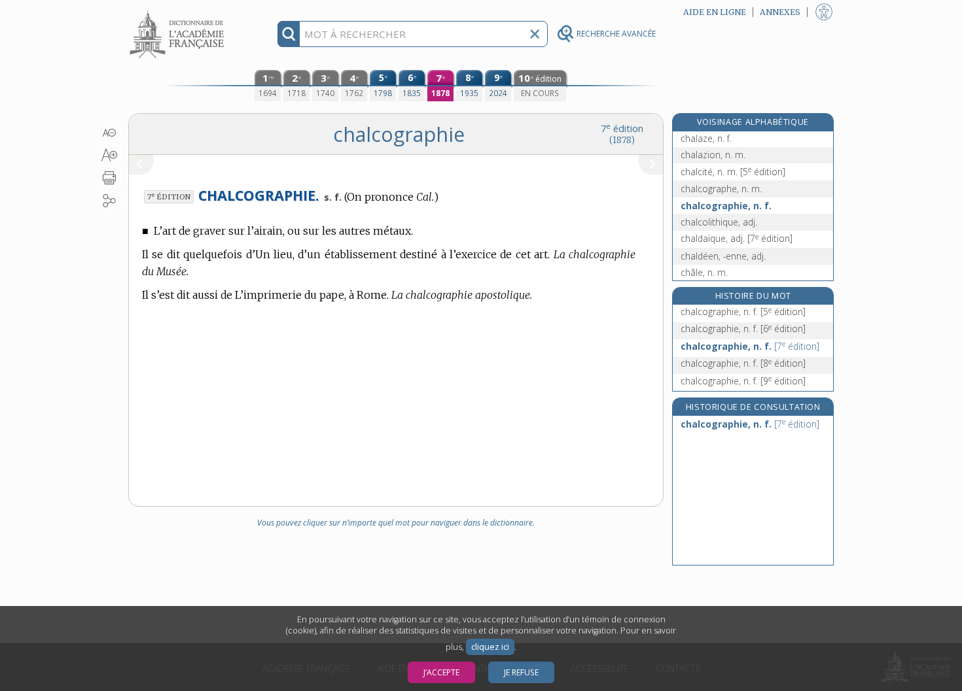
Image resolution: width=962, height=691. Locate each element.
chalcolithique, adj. (719, 222)
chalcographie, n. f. (726, 205)
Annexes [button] (780, 12)
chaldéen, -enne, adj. (723, 256)
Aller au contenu (178, 11)
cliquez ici (490, 646)
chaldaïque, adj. (737, 238)
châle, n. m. (704, 272)
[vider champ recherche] (535, 34)
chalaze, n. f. (706, 138)
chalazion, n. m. (713, 154)
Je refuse (521, 672)
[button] (109, 132)
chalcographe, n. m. (721, 188)
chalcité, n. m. (733, 171)
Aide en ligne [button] (714, 12)
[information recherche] (288, 34)
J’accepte (441, 672)
